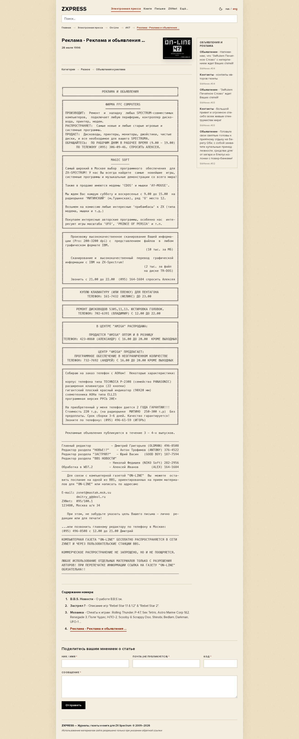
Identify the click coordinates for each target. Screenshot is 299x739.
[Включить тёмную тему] (221, 9)
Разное (85, 69)
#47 (127, 27)
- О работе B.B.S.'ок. (96, 599)
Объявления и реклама (110, 69)
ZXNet (172, 8)
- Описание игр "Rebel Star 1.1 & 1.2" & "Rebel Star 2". (114, 606)
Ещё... (184, 8)
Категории (68, 69)
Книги (148, 8)
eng (235, 9)
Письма (160, 8)
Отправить (73, 705)
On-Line (114, 27)
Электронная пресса (126, 8)
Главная (66, 27)
